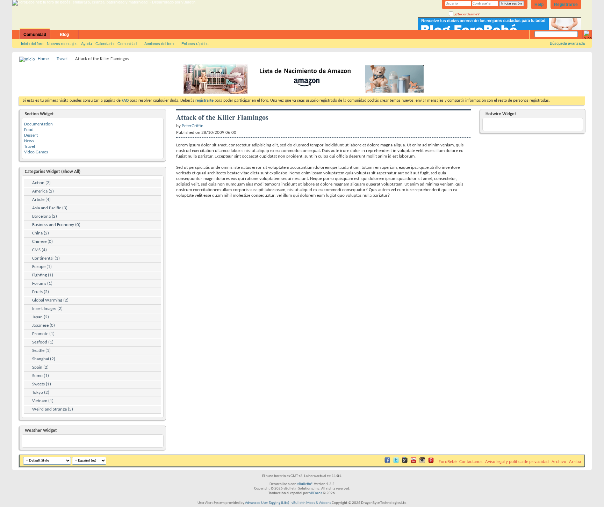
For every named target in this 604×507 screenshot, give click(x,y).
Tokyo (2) (40, 392)
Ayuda (86, 44)
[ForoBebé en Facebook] (387, 461)
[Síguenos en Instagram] (422, 461)
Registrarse (566, 4)
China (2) (40, 233)
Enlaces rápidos (195, 44)
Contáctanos (470, 461)
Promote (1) (43, 334)
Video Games (36, 152)
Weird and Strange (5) (52, 409)
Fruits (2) (40, 292)
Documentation (38, 124)
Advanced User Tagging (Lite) (267, 503)
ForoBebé (447, 461)
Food (29, 130)
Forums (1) (42, 283)
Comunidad (34, 34)
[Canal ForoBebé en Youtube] (413, 461)
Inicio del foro (32, 44)
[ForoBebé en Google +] (405, 461)
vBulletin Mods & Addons (311, 503)
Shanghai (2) (43, 359)
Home (43, 59)
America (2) (43, 191)
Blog (64, 34)
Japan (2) (40, 317)
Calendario (104, 44)
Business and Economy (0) (56, 225)
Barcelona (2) (44, 216)
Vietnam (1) (42, 401)
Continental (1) (46, 258)
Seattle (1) (41, 350)
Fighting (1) (42, 275)
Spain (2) (40, 367)
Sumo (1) (40, 376)
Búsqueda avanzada (567, 43)
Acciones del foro (159, 44)
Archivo (559, 461)
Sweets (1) (41, 384)
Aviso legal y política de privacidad (517, 461)
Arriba (575, 461)
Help (539, 4)
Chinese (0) (42, 241)
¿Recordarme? (466, 14)
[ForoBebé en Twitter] (396, 461)
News (29, 141)
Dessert (31, 135)
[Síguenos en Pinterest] (431, 461)
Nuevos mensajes (62, 44)
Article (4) (41, 199)
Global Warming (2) (50, 300)
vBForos (315, 493)
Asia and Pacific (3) (49, 208)
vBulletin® (305, 484)
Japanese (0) (43, 325)
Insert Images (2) (47, 308)
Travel (62, 59)
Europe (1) (42, 267)
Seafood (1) (42, 342)
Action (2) (41, 183)
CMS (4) (39, 250)
